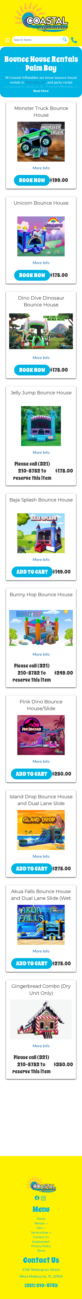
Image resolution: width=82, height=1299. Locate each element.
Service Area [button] (40, 1232)
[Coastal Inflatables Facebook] (37, 1198)
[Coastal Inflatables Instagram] (43, 1198)
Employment (41, 1241)
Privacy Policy (41, 1246)
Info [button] (40, 1228)
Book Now (32, 180)
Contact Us (41, 1237)
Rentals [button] (40, 1223)
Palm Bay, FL (35, 82)
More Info (41, 168)
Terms (41, 1250)
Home (41, 1218)
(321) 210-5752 (41, 1285)
